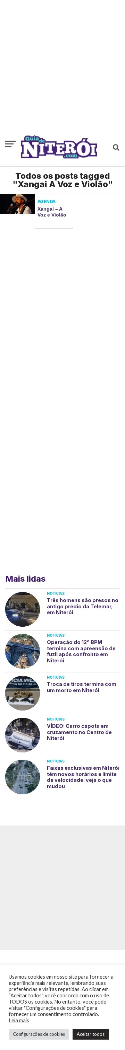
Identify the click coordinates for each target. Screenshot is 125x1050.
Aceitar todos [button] (91, 1034)
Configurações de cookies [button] (39, 1034)
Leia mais (19, 1020)
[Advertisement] (62, 71)
